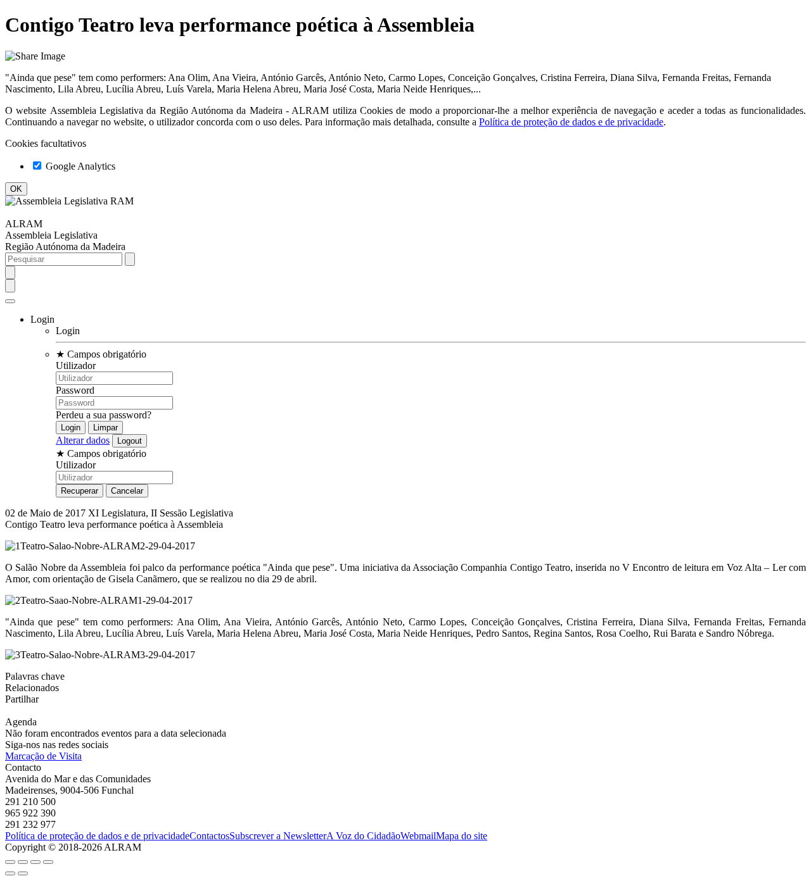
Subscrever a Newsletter (277, 835)
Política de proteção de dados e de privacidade (571, 121)
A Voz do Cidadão (363, 835)
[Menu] (10, 301)
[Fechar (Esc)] (10, 862)
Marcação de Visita (43, 756)
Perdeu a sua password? (103, 414)
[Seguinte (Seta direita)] (23, 873)
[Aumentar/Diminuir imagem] (48, 862)
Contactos (209, 835)
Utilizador (76, 365)
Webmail (418, 835)
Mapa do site (461, 835)
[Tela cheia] (35, 862)
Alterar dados (83, 440)
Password (75, 390)
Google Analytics (79, 166)
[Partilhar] (23, 862)
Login (68, 330)
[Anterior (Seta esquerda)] (10, 873)
